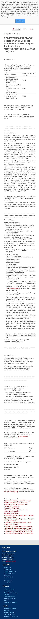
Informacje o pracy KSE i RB (11, 616)
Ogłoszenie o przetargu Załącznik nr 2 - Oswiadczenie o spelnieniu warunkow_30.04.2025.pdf (16, 506)
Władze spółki (7, 567)
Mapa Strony (7, 582)
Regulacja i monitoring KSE (10, 602)
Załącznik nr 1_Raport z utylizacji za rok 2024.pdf (19, 526)
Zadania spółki (7, 569)
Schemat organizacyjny (10, 571)
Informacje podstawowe (10, 608)
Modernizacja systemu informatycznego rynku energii (10, 598)
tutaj (29, 13)
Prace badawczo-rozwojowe (11, 592)
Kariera (6, 579)
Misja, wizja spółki (8, 577)
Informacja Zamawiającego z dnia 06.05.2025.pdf (19, 533)
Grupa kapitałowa (8, 581)
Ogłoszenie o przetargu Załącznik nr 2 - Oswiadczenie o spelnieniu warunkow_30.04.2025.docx (16, 511)
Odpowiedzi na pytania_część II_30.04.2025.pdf (19, 530)
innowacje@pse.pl (11, 561)
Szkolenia (6, 594)
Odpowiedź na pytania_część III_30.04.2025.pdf (19, 531)
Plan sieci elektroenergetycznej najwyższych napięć (9, 612)
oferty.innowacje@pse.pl (13, 288)
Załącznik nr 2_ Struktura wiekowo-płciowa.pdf (18, 528)
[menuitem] (26, 29)
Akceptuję (20, 21)
